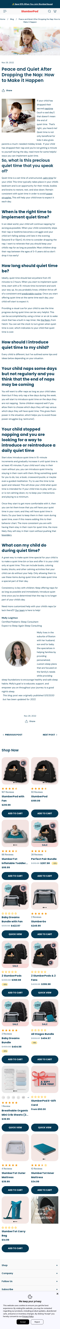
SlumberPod (39, 796)
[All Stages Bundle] (44, 1012)
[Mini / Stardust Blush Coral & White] (3, 1097)
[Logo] (30, 11)
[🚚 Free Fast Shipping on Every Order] (30, 4)
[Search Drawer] (49, 11)
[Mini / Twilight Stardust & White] (23, 1097)
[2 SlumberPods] (15, 954)
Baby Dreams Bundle (11, 1040)
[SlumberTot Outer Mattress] (15, 1147)
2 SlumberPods (11, 975)
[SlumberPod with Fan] (15, 771)
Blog (12, 19)
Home (2, 19)
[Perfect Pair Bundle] (44, 833)
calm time (48, 177)
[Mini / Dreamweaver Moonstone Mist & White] (13, 1097)
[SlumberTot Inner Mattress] (44, 1147)
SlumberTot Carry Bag (13, 1233)
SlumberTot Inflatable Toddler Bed (14, 861)
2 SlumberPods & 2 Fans (43, 978)
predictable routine (32, 293)
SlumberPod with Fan (13, 798)
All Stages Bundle (42, 1034)
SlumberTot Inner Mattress (42, 1175)
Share (9, 90)
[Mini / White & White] (18, 1097)
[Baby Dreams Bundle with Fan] (15, 896)
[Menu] (5, 11)
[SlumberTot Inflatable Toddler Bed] (15, 833)
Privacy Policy (28, 1316)
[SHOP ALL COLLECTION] (44, 1210)
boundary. (7, 535)
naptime (49, 108)
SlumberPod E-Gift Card (43, 1103)
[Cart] (55, 11)
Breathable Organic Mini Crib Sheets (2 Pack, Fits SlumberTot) (15, 1113)
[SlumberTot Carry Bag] (15, 1210)
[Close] (57, 1293)
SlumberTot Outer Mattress (14, 1175)
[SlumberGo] (44, 896)
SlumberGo (38, 921)
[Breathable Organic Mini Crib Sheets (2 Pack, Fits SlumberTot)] (15, 1079)
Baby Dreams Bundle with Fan (12, 919)
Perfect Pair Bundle (44, 859)
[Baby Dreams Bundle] (15, 1012)
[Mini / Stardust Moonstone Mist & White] (8, 1097)
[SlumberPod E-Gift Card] (44, 1079)
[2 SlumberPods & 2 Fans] (44, 954)
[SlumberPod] (44, 771)
